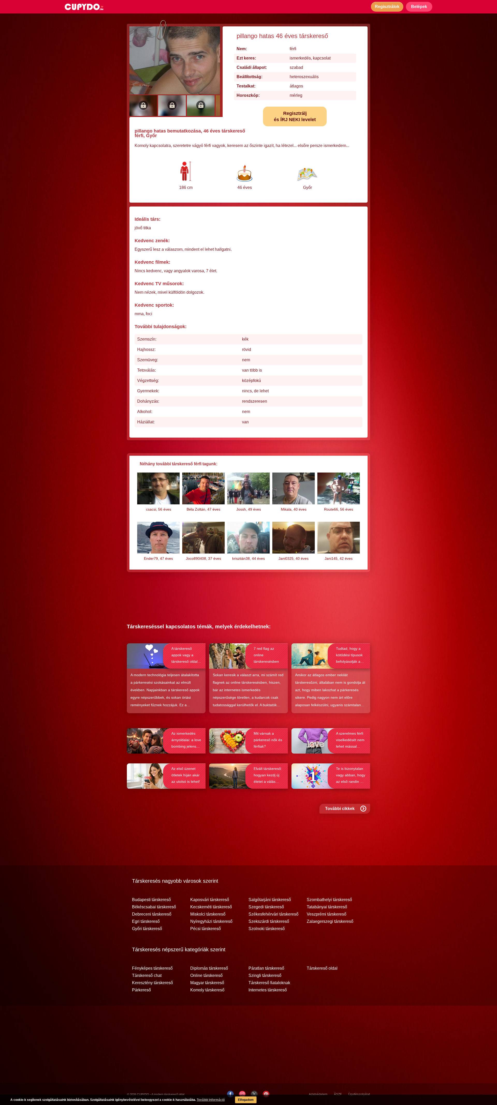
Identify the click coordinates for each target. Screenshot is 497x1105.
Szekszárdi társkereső (268, 921)
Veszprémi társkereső (326, 914)
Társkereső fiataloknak (269, 983)
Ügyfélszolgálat (359, 1094)
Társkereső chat (147, 976)
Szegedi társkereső (266, 907)
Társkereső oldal (322, 968)
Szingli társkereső (264, 976)
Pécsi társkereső (205, 929)
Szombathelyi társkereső (329, 900)
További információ (211, 1100)
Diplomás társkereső (209, 968)
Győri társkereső (147, 929)
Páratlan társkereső (266, 968)
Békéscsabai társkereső (154, 907)
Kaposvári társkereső (209, 900)
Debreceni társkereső (151, 914)
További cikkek (340, 808)
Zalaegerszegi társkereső (330, 921)
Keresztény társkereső (152, 983)
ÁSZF (338, 1094)
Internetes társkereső (267, 990)
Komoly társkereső (207, 990)
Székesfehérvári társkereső (273, 914)
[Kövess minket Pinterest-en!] (266, 1094)
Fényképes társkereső (152, 968)
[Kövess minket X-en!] (254, 1094)
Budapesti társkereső (151, 900)
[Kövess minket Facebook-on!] (230, 1094)
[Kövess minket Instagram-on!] (242, 1094)
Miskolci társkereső (207, 914)
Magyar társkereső (207, 983)
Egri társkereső (146, 921)
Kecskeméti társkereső (211, 907)
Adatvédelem (318, 1094)
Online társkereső (206, 976)
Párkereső (141, 990)
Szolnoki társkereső (266, 929)
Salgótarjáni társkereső (269, 900)
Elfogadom (246, 1100)
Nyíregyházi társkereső (211, 921)
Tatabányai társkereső (327, 907)
